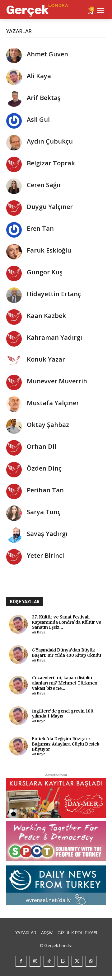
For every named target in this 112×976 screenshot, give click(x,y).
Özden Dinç (44, 468)
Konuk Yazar (46, 359)
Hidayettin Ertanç (54, 294)
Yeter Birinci (45, 555)
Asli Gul (38, 119)
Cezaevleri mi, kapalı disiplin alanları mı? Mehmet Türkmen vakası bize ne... (64, 683)
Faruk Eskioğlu (49, 250)
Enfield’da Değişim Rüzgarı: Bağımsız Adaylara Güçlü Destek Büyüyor (65, 744)
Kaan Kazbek (46, 315)
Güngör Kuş (45, 272)
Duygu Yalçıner (50, 206)
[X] (77, 961)
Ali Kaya (39, 76)
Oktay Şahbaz (48, 424)
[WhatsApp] (91, 961)
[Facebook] (21, 961)
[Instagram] (35, 961)
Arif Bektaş (44, 97)
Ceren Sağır (44, 185)
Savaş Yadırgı (47, 533)
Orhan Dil (41, 446)
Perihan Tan (45, 490)
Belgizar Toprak (51, 163)
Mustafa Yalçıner (53, 403)
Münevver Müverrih (57, 381)
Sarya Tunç (44, 512)
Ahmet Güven (47, 54)
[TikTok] (49, 961)
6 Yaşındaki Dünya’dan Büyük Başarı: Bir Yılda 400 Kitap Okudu (66, 652)
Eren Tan (40, 228)
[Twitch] (63, 961)
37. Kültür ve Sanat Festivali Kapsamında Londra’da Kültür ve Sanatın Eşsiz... (66, 622)
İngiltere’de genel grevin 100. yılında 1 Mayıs (63, 713)
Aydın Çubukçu (50, 141)
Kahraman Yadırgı (54, 337)
